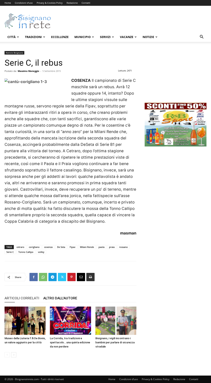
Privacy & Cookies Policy (50, 2)
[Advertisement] (131, 21)
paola (101, 247)
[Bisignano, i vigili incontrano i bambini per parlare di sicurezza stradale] (115, 321)
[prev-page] (7, 354)
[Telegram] (52, 277)
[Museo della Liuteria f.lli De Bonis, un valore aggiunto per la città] (25, 321)
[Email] (81, 277)
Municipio (82, 37)
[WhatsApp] (43, 277)
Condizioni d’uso (24, 2)
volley (41, 251)
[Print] (90, 277)
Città (11, 37)
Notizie (148, 37)
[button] (201, 37)
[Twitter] (62, 277)
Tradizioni (33, 37)
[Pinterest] (71, 277)
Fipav (72, 247)
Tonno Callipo (25, 251)
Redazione (72, 2)
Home (8, 2)
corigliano (34, 247)
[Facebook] (33, 277)
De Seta (61, 247)
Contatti (86, 2)
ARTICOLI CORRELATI (22, 298)
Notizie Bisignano (14, 52)
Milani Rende (87, 247)
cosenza (48, 247)
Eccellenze (60, 37)
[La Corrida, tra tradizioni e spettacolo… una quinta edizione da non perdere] (70, 321)
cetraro (20, 247)
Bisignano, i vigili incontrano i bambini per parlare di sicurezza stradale (115, 342)
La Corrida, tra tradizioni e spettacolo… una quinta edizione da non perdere (70, 342)
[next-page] (13, 354)
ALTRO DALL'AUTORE (60, 298)
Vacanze (126, 37)
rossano (123, 247)
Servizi (105, 37)
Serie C (10, 251)
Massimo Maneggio (28, 71)
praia (112, 247)
